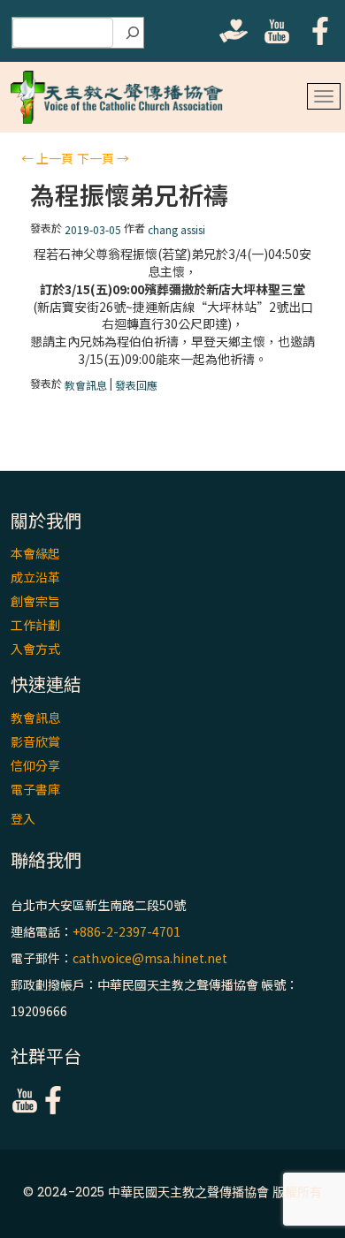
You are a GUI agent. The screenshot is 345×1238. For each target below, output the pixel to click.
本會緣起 (35, 553)
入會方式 (35, 648)
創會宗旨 (35, 601)
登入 (23, 818)
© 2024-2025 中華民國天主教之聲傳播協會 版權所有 (172, 1192)
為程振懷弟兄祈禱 (129, 195)
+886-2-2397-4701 (126, 931)
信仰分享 (35, 765)
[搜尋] (132, 33)
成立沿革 (35, 577)
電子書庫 (35, 789)
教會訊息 (86, 384)
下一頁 (103, 158)
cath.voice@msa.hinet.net (150, 958)
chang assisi (176, 229)
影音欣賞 (35, 741)
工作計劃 (35, 625)
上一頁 (47, 158)
